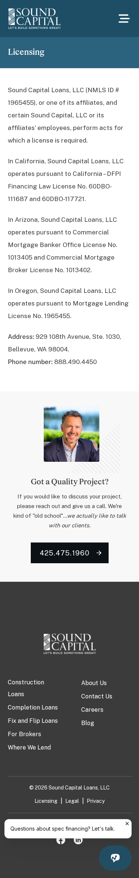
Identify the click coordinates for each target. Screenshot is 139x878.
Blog (87, 723)
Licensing (45, 801)
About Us (94, 683)
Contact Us (96, 696)
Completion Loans (33, 707)
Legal (72, 801)
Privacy (96, 801)
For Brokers (24, 734)
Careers (92, 709)
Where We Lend (29, 747)
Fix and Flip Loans (33, 720)
